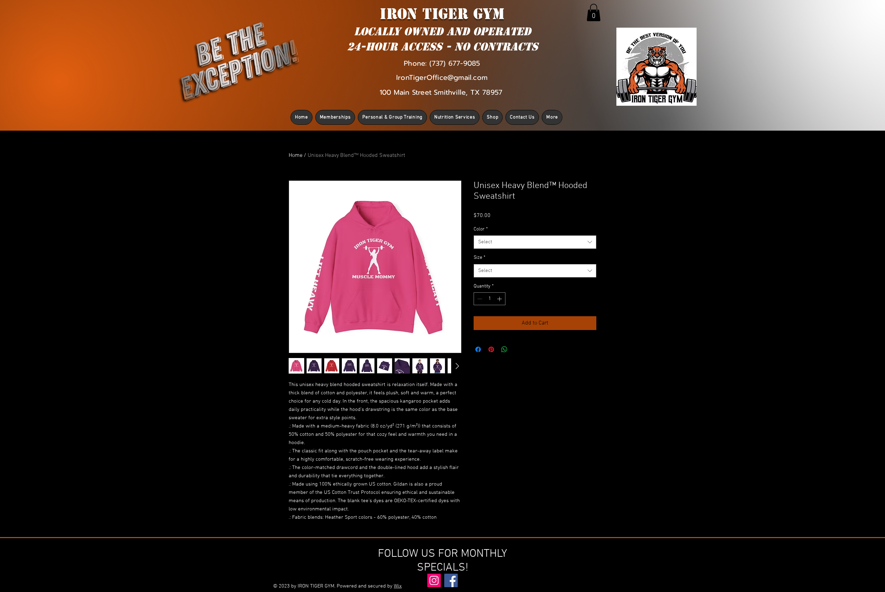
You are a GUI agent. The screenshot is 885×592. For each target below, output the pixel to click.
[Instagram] (434, 580)
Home (295, 155)
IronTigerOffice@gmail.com (441, 77)
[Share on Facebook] (478, 349)
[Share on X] (517, 349)
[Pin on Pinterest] (491, 349)
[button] (593, 12)
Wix (398, 586)
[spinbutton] (489, 299)
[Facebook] (451, 580)
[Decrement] (479, 299)
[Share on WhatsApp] (504, 349)
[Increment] (500, 299)
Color (481, 229)
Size (479, 258)
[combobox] (535, 242)
